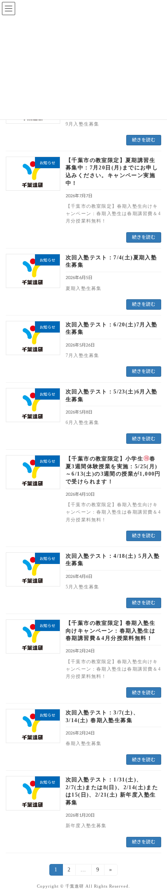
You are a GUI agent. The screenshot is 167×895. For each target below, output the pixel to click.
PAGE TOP (154, 860)
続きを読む (143, 140)
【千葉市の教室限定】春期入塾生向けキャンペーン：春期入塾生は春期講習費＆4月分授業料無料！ (110, 630)
